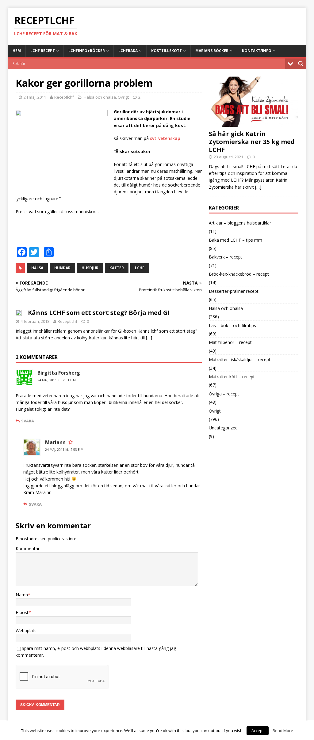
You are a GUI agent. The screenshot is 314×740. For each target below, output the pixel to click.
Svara (27, 421)
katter (116, 267)
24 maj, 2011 (35, 97)
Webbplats (26, 630)
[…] (149, 338)
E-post (22, 612)
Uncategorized (223, 428)
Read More (283, 730)
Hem (17, 50)
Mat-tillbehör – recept (230, 342)
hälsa (37, 267)
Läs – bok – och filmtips (232, 325)
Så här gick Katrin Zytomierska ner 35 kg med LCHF (252, 142)
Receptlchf (64, 97)
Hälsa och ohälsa (100, 97)
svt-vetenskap (165, 138)
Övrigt (123, 97)
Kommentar (28, 548)
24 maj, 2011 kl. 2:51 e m (56, 380)
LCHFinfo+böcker (86, 50)
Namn (22, 595)
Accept (257, 730)
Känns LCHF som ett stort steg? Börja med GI (99, 312)
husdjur (90, 267)
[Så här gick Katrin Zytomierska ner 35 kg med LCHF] (253, 123)
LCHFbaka (128, 50)
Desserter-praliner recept (233, 291)
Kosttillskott (166, 50)
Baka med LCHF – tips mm (235, 240)
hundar (62, 267)
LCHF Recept (42, 50)
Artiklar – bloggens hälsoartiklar (240, 223)
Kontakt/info (256, 50)
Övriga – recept (224, 394)
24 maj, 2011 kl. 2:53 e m (64, 449)
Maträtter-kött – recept (232, 376)
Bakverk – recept (225, 257)
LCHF (139, 267)
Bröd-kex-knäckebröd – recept (239, 274)
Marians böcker (211, 50)
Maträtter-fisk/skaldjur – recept (239, 359)
